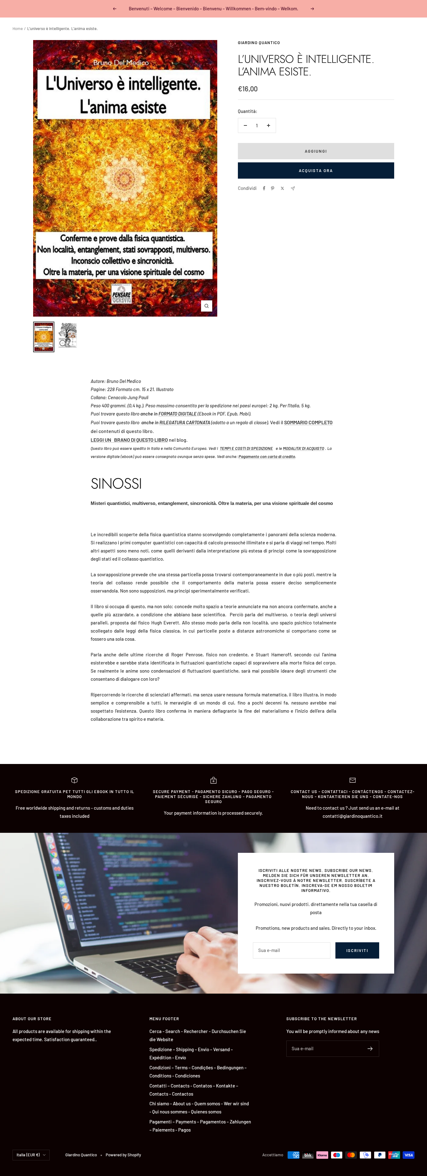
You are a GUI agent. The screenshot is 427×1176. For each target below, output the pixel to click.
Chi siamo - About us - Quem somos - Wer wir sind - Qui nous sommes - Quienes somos (199, 1107)
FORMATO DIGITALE (177, 413)
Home (18, 28)
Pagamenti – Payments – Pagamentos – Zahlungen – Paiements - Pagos (200, 1126)
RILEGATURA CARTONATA (184, 422)
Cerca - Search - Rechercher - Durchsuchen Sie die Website (197, 1035)
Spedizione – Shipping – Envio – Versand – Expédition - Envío (191, 1053)
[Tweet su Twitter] (282, 188)
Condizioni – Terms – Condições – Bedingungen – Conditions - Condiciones (198, 1071)
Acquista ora (316, 170)
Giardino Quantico (259, 42)
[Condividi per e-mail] (293, 188)
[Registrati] (370, 1048)
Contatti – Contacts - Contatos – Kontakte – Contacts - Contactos (193, 1090)
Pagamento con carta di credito (267, 456)
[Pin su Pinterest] (272, 188)
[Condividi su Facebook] (264, 188)
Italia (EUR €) (28, 1154)
